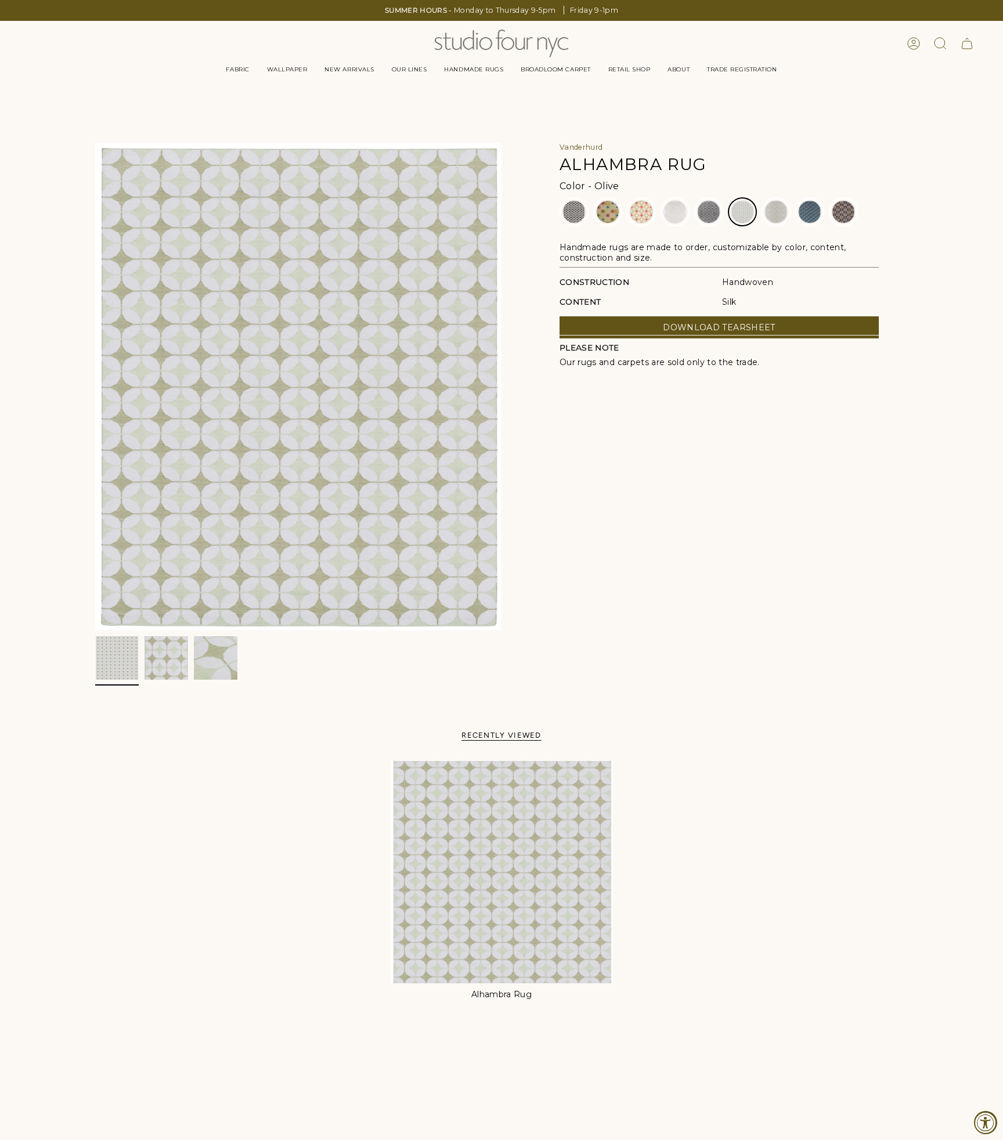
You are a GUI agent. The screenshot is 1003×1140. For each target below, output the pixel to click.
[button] (237, 69)
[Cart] (967, 43)
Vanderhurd (581, 147)
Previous (95, 386)
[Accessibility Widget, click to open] (985, 1122)
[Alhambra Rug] (502, 872)
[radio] (574, 211)
